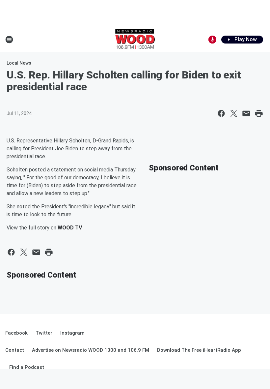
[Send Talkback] (212, 40)
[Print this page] (258, 113)
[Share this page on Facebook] (221, 113)
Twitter (44, 333)
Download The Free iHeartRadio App (199, 350)
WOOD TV (70, 227)
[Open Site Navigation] (9, 40)
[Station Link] (135, 39)
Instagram (72, 333)
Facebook (16, 333)
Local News (19, 63)
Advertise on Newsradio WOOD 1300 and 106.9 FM (90, 350)
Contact (14, 350)
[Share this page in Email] (246, 113)
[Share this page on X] (233, 113)
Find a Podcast (26, 367)
